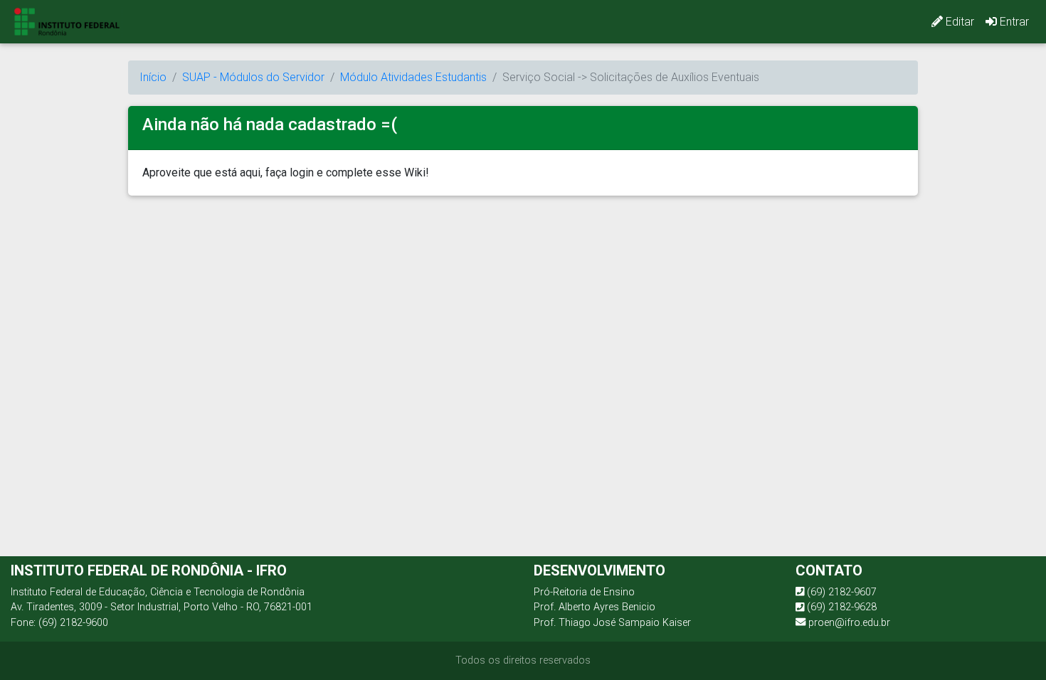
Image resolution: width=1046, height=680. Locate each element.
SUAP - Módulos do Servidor (253, 77)
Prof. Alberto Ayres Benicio (594, 607)
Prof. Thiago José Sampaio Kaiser (612, 623)
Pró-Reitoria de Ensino (584, 592)
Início (153, 77)
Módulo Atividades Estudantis (413, 77)
